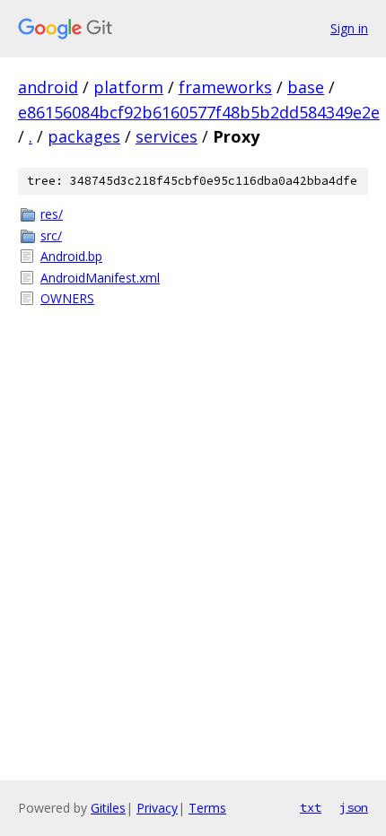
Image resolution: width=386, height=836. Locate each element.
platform (128, 87)
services (166, 136)
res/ (51, 213)
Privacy (157, 807)
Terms (207, 807)
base (305, 87)
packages (84, 136)
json (353, 807)
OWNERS (67, 298)
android (48, 87)
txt (310, 807)
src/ (51, 235)
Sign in (349, 28)
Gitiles (108, 807)
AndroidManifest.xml (100, 277)
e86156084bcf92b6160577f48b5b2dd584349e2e (199, 112)
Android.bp (71, 256)
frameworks (225, 87)
